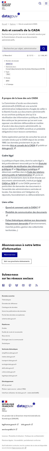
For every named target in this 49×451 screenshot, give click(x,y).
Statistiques (6, 343)
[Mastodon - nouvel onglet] (10, 285)
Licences (5, 436)
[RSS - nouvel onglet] (36, 285)
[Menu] (46, 3)
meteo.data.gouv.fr (8, 357)
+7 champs (9, 84)
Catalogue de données (9, 307)
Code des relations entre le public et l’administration (23, 173)
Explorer (13, 24)
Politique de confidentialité (34, 436)
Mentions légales (7, 440)
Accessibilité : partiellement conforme (27, 440)
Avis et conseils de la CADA (22, 145)
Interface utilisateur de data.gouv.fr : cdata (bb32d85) (20, 393)
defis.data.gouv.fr (8, 368)
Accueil (4, 24)
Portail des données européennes (13, 315)
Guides (4, 328)
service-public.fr (8, 429)
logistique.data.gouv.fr (9, 376)
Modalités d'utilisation (16, 436)
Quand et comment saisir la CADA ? (21, 207)
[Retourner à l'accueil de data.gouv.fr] (11, 15)
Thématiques (6, 300)
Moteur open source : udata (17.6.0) (14, 389)
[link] (9, 254)
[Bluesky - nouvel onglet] (16, 285)
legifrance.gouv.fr (9, 424)
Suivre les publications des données (14, 311)
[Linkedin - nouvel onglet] (3, 285)
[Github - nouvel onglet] (30, 285)
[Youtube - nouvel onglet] (23, 285)
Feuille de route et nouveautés (12, 332)
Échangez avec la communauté (12, 340)
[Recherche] (40, 3)
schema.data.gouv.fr (9, 319)
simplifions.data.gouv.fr (10, 353)
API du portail (6, 385)
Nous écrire (6, 336)
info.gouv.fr (26, 424)
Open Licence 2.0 (18, 448)
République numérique (26, 169)
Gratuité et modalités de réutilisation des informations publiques (24, 166)
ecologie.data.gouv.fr (9, 364)
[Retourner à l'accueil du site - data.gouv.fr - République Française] (26, 406)
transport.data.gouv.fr (9, 360)
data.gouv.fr (7, 148)
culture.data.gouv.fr (8, 372)
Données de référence (9, 303)
